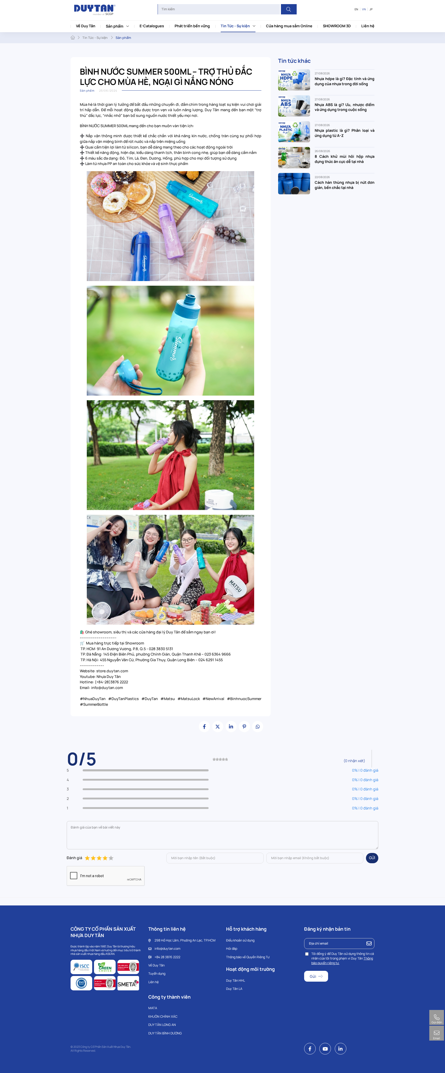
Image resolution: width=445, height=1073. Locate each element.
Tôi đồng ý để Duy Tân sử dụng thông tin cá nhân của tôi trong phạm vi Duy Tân (342, 958)
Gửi (372, 857)
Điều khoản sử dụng (240, 940)
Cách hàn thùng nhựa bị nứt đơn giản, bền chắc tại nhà (344, 185)
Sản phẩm (114, 26)
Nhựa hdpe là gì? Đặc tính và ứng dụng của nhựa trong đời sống (344, 81)
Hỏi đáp (231, 948)
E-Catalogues (152, 25)
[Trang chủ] (73, 38)
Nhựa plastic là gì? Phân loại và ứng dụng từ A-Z (344, 133)
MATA (152, 1008)
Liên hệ (367, 25)
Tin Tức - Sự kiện (235, 25)
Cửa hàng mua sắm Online (289, 25)
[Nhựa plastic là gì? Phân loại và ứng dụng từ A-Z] (294, 131)
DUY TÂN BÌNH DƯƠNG (165, 1033)
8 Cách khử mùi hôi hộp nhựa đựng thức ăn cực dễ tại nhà (344, 159)
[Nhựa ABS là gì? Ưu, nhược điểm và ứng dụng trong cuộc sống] (294, 105)
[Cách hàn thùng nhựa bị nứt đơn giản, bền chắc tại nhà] (294, 183)
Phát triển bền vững (192, 25)
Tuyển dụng (156, 973)
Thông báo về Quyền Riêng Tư (247, 957)
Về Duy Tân (85, 25)
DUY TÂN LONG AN (162, 1025)
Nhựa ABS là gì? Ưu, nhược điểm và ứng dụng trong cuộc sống (344, 107)
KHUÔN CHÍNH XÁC (162, 1016)
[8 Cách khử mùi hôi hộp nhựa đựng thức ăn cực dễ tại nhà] (294, 157)
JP (371, 9)
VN (364, 9)
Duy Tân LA (234, 989)
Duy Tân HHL (235, 980)
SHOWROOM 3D (337, 25)
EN (356, 9)
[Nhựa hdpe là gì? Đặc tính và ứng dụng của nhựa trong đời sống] (294, 79)
